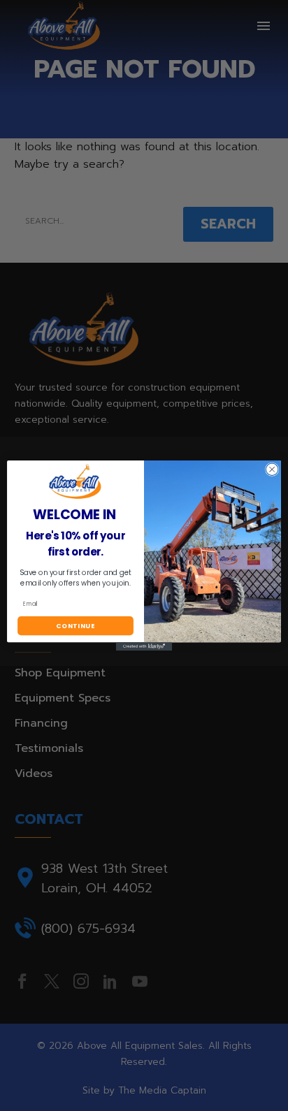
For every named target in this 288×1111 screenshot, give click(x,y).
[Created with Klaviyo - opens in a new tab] (144, 646)
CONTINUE (75, 625)
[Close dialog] (272, 469)
